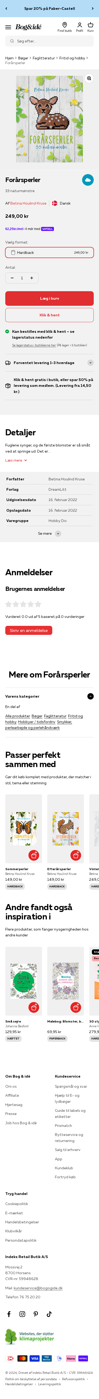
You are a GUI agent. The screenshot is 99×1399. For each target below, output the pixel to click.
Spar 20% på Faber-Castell (49, 8)
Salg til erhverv (68, 1149)
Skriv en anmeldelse (29, 630)
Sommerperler (17, 869)
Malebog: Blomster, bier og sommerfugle (65, 1021)
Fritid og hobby (72, 58)
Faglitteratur (44, 58)
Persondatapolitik (20, 1240)
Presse (11, 1113)
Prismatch (63, 1125)
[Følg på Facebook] (8, 1314)
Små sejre (13, 1021)
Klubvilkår (13, 1231)
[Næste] (93, 9)
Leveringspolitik (49, 1384)
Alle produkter (17, 716)
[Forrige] (6, 9)
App (58, 1159)
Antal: (10, 267)
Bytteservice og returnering (69, 1137)
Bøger (23, 58)
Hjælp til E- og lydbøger (67, 1098)
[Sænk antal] (12, 278)
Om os (11, 1086)
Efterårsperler (59, 869)
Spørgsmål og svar (71, 1086)
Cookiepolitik (16, 1203)
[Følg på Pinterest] (35, 1314)
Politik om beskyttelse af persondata (31, 1379)
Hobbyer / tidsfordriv (36, 721)
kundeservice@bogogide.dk (38, 1288)
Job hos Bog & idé (21, 1123)
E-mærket (14, 1213)
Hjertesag (13, 1104)
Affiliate (12, 1095)
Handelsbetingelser (22, 1222)
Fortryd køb (65, 1177)
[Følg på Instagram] (22, 1314)
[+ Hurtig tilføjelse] (34, 855)
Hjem (9, 58)
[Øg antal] (31, 278)
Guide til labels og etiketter (70, 1113)
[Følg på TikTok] (49, 1314)
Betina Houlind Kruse (28, 203)
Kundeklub (64, 1168)
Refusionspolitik (73, 1379)
